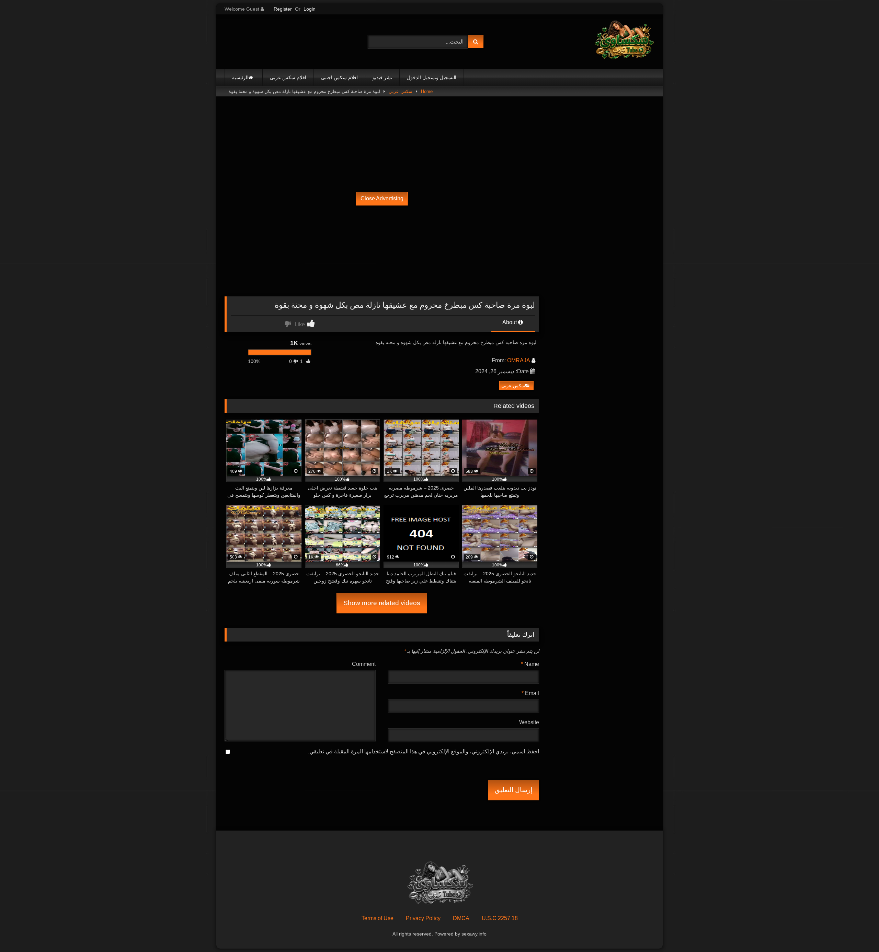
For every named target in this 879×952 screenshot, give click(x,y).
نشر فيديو (382, 77)
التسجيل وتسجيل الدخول (431, 77)
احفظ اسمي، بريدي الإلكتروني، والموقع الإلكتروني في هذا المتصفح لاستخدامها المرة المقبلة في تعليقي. (423, 751)
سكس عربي (400, 91)
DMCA (461, 918)
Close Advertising (382, 198)
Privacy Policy (423, 918)
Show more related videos (381, 603)
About (510, 322)
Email (530, 693)
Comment (364, 664)
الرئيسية (240, 77)
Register (283, 9)
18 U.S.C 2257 (500, 918)
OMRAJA (518, 360)
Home (427, 91)
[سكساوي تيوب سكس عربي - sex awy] (623, 41)
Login (310, 9)
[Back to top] (857, 931)
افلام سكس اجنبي (339, 77)
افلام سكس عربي (288, 77)
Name (530, 664)
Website (529, 722)
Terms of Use (377, 918)
